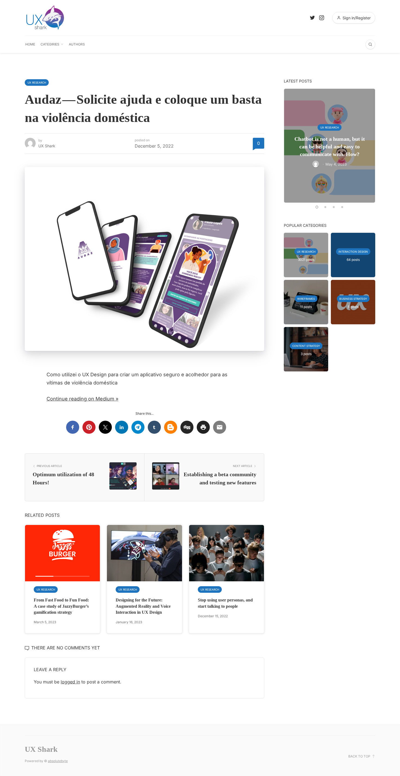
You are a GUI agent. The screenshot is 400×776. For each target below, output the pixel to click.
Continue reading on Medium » (82, 399)
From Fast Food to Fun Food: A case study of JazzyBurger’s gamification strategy (61, 606)
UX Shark (46, 145)
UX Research (36, 82)
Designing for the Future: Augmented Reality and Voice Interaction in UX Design (143, 606)
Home (30, 44)
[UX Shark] (45, 17)
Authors (77, 44)
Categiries (50, 44)
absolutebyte (58, 761)
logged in (70, 682)
